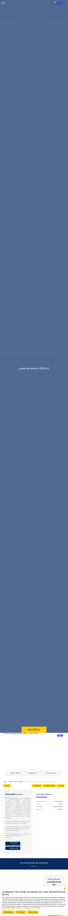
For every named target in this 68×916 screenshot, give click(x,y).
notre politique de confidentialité (30, 908)
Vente (5, 781)
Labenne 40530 (18, 781)
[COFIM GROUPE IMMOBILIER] (60, 3)
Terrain (10, 781)
